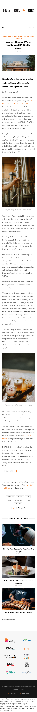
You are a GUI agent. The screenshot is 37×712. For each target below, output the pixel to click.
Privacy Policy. (19, 689)
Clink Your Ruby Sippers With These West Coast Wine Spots (18, 550)
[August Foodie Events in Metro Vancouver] (18, 599)
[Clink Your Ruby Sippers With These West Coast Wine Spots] (18, 535)
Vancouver (18, 500)
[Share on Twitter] (21, 508)
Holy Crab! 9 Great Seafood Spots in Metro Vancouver (18, 581)
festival (20, 497)
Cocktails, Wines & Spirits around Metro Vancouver (18, 37)
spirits (9, 500)
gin (28, 497)
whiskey (18, 504)
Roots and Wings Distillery (23, 103)
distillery (10, 497)
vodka (28, 500)
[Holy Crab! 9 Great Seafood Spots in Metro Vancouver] (18, 567)
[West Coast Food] (18, 9)
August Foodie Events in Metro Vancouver (18, 612)
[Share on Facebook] (18, 508)
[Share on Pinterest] (24, 508)
